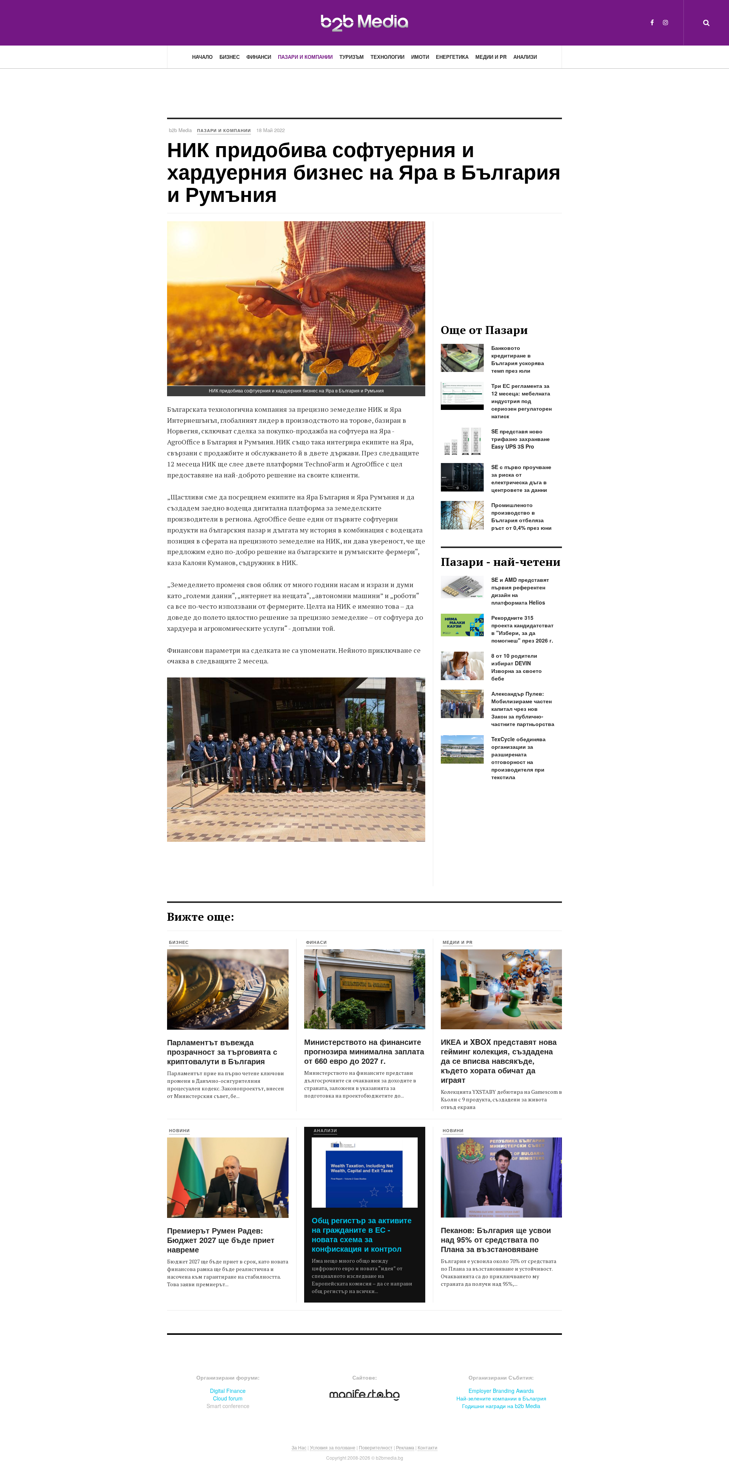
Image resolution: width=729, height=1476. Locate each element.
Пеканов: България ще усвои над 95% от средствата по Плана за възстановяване (496, 1239)
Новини (179, 1130)
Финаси (316, 942)
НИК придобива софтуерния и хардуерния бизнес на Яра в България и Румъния (364, 171)
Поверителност (376, 1447)
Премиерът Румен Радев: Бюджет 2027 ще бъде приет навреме (221, 1240)
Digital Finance (228, 1390)
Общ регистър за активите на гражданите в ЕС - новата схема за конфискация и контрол (362, 1234)
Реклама (405, 1447)
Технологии (387, 56)
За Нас (299, 1447)
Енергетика (452, 56)
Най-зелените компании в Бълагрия (501, 1398)
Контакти (427, 1447)
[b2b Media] (364, 22)
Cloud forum (228, 1398)
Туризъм (351, 56)
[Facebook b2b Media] (652, 22)
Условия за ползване (332, 1447)
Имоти (420, 56)
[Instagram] (665, 22)
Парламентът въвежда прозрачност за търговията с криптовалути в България (222, 1051)
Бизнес (229, 56)
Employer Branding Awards (501, 1390)
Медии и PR (491, 56)
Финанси (258, 56)
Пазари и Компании (305, 56)
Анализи (525, 56)
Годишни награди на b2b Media (501, 1406)
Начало (202, 56)
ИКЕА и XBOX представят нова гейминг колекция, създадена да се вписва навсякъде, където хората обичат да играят (499, 1060)
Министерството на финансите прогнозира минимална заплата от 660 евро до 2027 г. (364, 1051)
